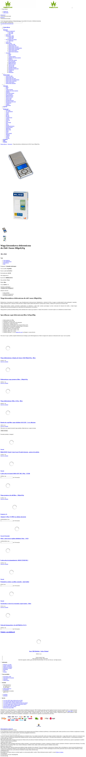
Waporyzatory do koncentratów (15, 48)
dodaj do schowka (4, 290)
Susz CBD (11, 32)
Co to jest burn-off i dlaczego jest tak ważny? (12, 701)
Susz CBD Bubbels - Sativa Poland (38, 651)
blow (4, 264)
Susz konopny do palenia (11, 39)
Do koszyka (17, 477)
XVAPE (7, 138)
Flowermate (8, 122)
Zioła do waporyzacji (10, 31)
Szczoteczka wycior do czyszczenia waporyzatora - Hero (16, 603)
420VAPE (8, 110)
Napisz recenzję (4, 430)
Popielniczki (11, 69)
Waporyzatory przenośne (14, 49)
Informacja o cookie (7, 668)
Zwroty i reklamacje (7, 665)
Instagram (5, 695)
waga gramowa (6, 260)
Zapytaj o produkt (4, 361)
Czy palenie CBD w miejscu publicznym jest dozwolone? (15, 702)
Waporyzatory (9, 43)
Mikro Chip (8, 129)
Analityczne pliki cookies (6, 742)
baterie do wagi (19, 332)
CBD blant (11, 40)
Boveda (7, 116)
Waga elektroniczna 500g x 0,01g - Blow (12, 401)
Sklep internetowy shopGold (7, 728)
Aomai (7, 112)
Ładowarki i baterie (13, 60)
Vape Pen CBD (12, 44)
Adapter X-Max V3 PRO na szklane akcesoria (13, 517)
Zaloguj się (5, 11)
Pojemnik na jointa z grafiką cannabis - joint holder (15, 581)
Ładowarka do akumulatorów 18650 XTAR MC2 (14, 560)
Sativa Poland (9, 133)
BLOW (7, 115)
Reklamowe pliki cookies (6, 746)
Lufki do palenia (12, 56)
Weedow (8, 134)
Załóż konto (5, 12)
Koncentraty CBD (10, 35)
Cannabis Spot (9, 117)
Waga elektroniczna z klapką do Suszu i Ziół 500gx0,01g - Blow (18, 358)
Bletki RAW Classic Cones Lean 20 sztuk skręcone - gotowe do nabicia (20, 452)
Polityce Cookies (59, 752)
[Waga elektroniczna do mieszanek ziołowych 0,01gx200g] (21, 184)
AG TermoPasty (9, 111)
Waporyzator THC (13, 45)
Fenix (7, 121)
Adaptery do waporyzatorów (15, 57)
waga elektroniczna (7, 261)
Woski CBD (11, 37)
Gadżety (10, 71)
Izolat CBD (11, 38)
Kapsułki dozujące (12, 67)
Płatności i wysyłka (7, 664)
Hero (7, 123)
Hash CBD (8, 34)
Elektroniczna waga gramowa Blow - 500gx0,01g (14, 379)
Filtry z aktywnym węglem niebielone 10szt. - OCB (14, 538)
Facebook (5, 694)
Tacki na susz (11, 65)
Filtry (10, 55)
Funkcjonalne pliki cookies (6, 738)
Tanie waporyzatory (13, 50)
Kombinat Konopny (10, 126)
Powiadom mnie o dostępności (7, 288)
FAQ (4, 670)
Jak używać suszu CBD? (8, 707)
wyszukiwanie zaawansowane (7, 23)
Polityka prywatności (7, 667)
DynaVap (8, 120)
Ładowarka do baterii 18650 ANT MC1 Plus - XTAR (15, 473)
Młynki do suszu (12, 63)
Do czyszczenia (12, 61)
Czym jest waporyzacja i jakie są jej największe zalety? (15, 704)
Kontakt (5, 671)
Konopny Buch (9, 127)
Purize (7, 131)
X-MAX (8, 135)
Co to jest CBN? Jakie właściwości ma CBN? (13, 700)
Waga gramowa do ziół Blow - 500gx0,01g (12, 495)
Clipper (7, 118)
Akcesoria (8, 52)
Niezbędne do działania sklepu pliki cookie (11, 734)
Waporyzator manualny (13, 51)
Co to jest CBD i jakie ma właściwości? (11, 705)
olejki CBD (70, 711)
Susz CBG (11, 33)
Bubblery (11, 59)
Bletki (10, 54)
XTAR (7, 137)
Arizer (7, 114)
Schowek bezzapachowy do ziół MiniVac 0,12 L (14, 625)
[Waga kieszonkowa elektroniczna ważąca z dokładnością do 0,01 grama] (21, 225)
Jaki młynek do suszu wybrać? (9, 706)
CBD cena (8, 42)
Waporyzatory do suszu (14, 46)
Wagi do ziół (11, 66)
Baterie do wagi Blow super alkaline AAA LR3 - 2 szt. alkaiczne (18, 422)
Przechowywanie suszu (14, 68)
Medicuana (8, 128)
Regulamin (5, 669)
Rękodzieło (11, 72)
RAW (7, 132)
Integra (7, 124)
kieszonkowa (6, 262)
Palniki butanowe (12, 62)
